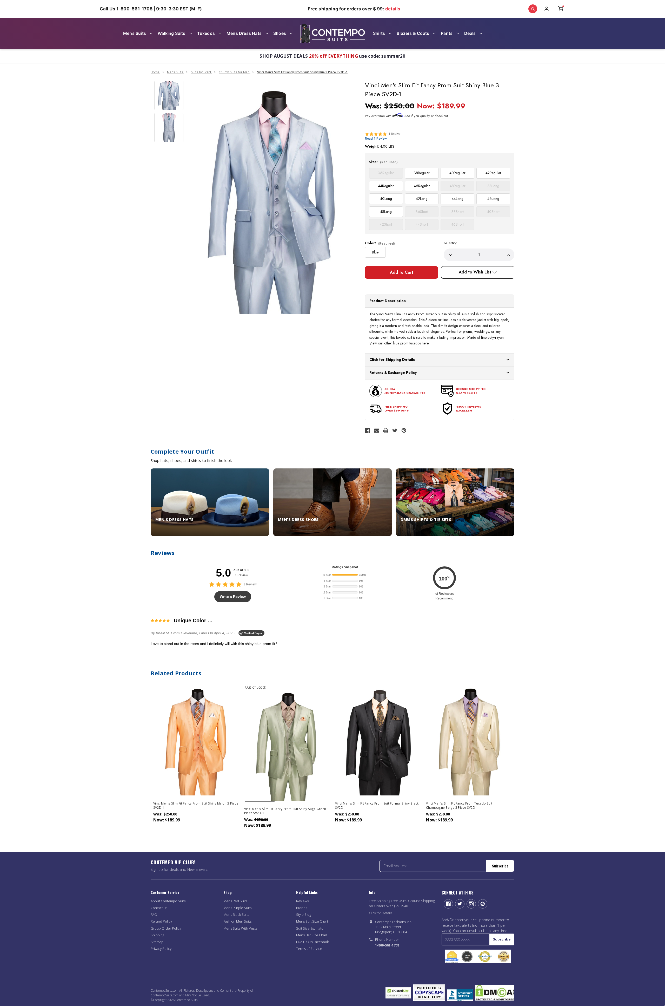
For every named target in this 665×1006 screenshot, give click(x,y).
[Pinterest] (404, 430)
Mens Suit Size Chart (312, 921)
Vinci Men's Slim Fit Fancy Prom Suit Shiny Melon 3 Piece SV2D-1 (195, 805)
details (393, 8)
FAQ (154, 914)
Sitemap (157, 941)
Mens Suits (134, 33)
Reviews (302, 901)
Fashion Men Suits (237, 921)
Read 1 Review (376, 138)
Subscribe (500, 865)
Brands (301, 907)
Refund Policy (161, 921)
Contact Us (159, 907)
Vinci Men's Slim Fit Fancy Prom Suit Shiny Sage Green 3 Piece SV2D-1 (286, 811)
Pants (447, 33)
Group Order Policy (166, 928)
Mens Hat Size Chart (311, 935)
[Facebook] (367, 430)
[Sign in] (546, 9)
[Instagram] (471, 904)
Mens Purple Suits (237, 907)
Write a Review (233, 597)
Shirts (379, 33)
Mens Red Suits (235, 901)
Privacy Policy (161, 948)
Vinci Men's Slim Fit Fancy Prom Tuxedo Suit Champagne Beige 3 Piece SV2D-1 (459, 805)
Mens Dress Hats (244, 33)
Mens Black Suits (236, 914)
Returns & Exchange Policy (393, 372)
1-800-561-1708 (387, 945)
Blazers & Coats (413, 33)
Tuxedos (206, 33)
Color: (380, 243)
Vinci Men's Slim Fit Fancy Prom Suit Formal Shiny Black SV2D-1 (377, 805)
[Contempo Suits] (332, 33)
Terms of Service (309, 948)
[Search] (532, 8)
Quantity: (450, 243)
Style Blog (303, 914)
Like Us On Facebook (312, 941)
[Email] (376, 430)
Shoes (279, 33)
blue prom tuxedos (407, 343)
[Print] (385, 430)
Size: (383, 161)
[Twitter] (394, 430)
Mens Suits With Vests (240, 928)
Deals (470, 33)
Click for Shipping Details (392, 359)
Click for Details (380, 913)
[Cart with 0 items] (560, 9)
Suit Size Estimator (310, 928)
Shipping (157, 935)
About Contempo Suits (168, 901)
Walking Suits (171, 33)
